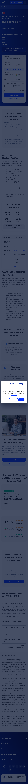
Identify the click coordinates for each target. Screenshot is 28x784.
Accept (21, 399)
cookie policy (14, 395)
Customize (13, 399)
